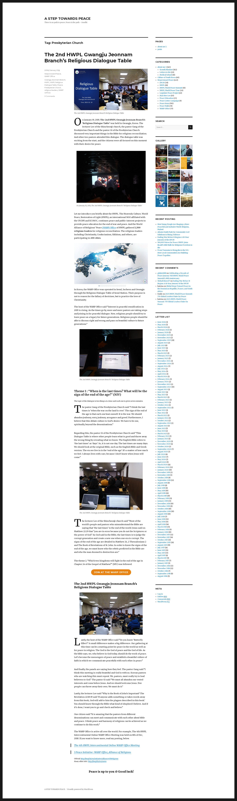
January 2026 (163, 332)
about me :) (162, 47)
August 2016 (162, 576)
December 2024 (164, 361)
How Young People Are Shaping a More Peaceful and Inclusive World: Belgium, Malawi (173, 227)
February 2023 (163, 400)
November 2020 (164, 444)
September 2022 (164, 408)
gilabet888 (162, 273)
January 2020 (163, 470)
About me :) (162, 67)
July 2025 (161, 345)
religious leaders (51, 90)
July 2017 (161, 548)
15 (125, 285)
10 (115, 285)
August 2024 (163, 366)
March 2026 (162, 327)
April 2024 (162, 374)
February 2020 (163, 467)
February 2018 (163, 529)
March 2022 (162, 415)
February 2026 (163, 330)
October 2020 (163, 447)
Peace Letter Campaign (169, 101)
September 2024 (164, 364)
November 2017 (164, 537)
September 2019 (164, 480)
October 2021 (163, 421)
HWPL (46, 82)
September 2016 (164, 574)
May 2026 (162, 325)
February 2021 (163, 436)
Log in (160, 594)
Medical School (166, 75)
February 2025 (163, 356)
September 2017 (164, 542)
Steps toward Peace (52, 74)
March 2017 (162, 558)
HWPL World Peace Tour (170, 90)
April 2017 (161, 555)
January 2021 (163, 439)
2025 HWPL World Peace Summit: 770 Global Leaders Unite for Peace (173, 301)
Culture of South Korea (167, 77)
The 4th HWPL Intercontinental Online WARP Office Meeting (107, 745)
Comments (164, 599)
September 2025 (164, 340)
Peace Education (166, 98)
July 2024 (161, 369)
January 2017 (163, 563)
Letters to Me (165, 72)
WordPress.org (164, 602)
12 (119, 285)
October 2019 (163, 478)
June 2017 (161, 550)
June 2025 (162, 348)
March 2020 (162, 465)
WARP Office (49, 76)
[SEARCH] (190, 127)
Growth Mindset (166, 70)
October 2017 (163, 540)
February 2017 (163, 561)
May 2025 (161, 351)
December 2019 (164, 472)
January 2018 (163, 532)
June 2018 (161, 519)
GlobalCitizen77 (164, 281)
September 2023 (164, 387)
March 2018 (162, 527)
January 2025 (163, 358)
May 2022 (162, 413)
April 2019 (161, 493)
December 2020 (164, 441)
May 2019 (161, 491)
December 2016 (164, 566)
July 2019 (161, 485)
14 (123, 285)
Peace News (164, 103)
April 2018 (162, 524)
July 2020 (161, 454)
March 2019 (162, 496)
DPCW (162, 83)
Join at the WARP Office (111, 572)
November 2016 (164, 568)
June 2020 (162, 457)
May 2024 (162, 371)
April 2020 (162, 462)
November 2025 (164, 338)
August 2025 (163, 343)
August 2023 (163, 389)
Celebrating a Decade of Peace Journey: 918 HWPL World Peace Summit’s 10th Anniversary (173, 275)
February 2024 (163, 379)
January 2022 (163, 418)
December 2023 (164, 384)
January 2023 (163, 402)
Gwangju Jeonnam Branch (54, 80)
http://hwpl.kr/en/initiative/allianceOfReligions (99, 759)
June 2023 (162, 392)
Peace (60, 85)
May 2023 (162, 395)
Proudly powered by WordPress (80, 789)
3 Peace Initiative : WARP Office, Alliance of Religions (102, 752)
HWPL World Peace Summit (171, 88)
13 (121, 285)
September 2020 (164, 449)
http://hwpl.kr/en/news (97, 761)
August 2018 (162, 514)
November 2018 (164, 506)
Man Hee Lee (165, 96)
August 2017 (162, 545)
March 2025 (162, 353)
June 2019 (161, 488)
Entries (162, 597)
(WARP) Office (109, 227)
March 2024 (162, 376)
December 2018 (164, 504)
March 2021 (162, 434)
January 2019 (163, 501)
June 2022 (162, 410)
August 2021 (162, 426)
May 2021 (161, 431)
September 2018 (164, 511)
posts (160, 49)
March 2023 (162, 397)
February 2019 (163, 498)
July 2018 (161, 517)
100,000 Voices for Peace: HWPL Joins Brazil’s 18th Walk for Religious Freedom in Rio (175, 245)
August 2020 (163, 452)
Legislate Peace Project (169, 93)
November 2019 (164, 475)
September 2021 (164, 423)
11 (117, 285)
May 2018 (161, 522)
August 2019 (162, 483)
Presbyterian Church (52, 88)
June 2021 (161, 428)
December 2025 (164, 335)
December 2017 (164, 535)
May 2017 (161, 553)
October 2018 (163, 509)
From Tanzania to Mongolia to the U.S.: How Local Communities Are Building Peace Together (173, 252)
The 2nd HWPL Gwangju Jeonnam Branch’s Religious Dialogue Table (88, 57)
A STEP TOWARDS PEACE (67, 18)
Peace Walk (164, 106)
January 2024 (163, 382)
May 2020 (162, 459)
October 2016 (163, 571)
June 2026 (162, 322)
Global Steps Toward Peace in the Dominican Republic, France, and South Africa (175, 288)
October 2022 (163, 405)
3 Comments (49, 96)
